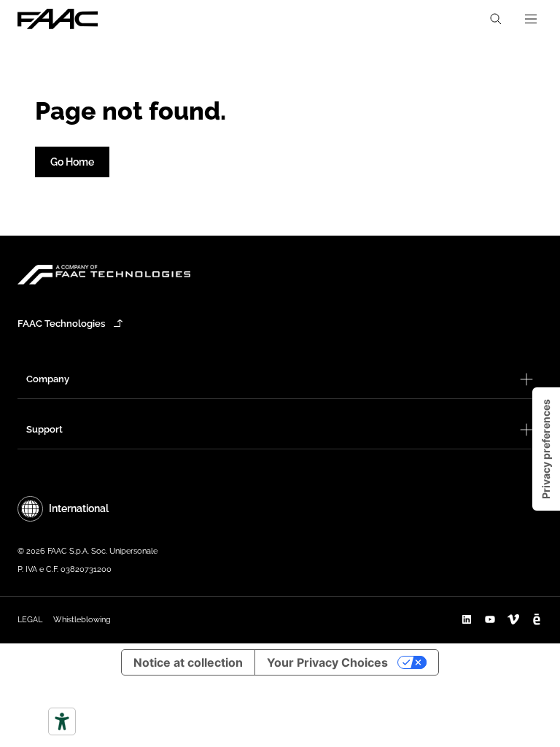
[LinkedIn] (466, 619)
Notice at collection (188, 662)
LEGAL (30, 619)
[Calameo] (536, 619)
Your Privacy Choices (327, 662)
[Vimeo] (513, 619)
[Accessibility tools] (62, 721)
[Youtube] (490, 619)
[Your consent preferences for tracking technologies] (546, 449)
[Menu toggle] (530, 19)
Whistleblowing (82, 619)
